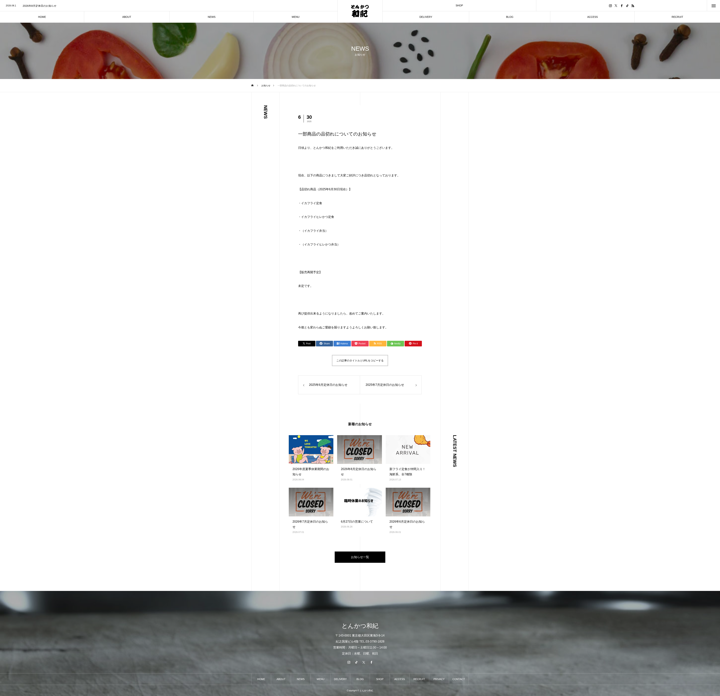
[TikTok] (627, 5)
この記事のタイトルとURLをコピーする (360, 360)
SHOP (459, 5)
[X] (616, 5)
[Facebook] (621, 5)
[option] (169, 5)
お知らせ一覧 (360, 557)
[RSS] (633, 5)
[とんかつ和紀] (360, 11)
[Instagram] (610, 5)
